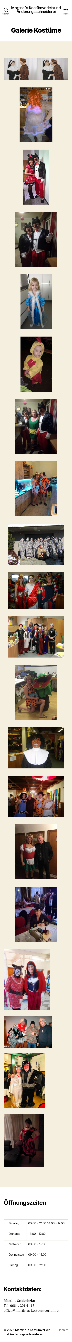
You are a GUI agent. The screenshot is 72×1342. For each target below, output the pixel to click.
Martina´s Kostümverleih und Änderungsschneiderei (36, 10)
